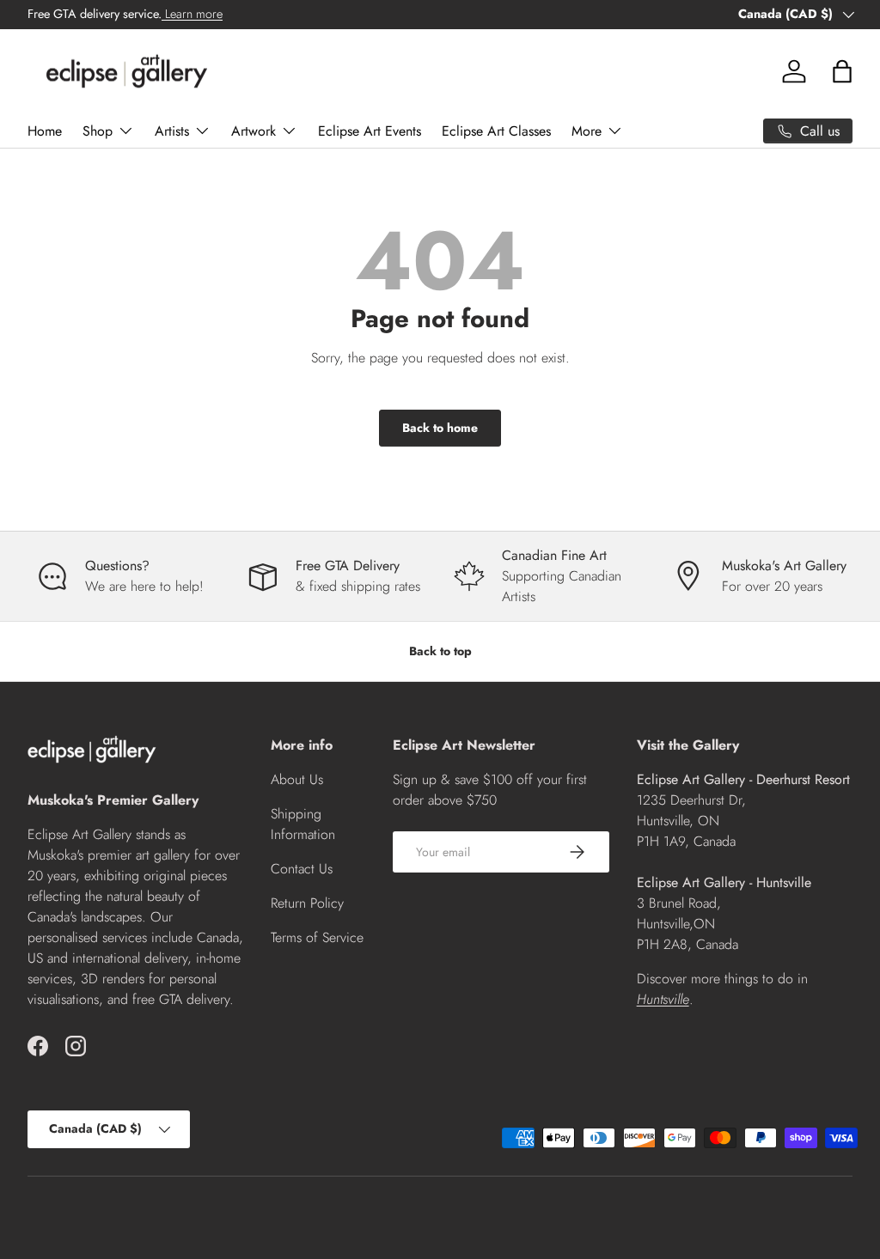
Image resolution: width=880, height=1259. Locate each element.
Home (45, 131)
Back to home (440, 427)
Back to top (440, 651)
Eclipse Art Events (369, 131)
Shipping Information (303, 824)
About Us (297, 779)
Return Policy (307, 903)
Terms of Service (317, 937)
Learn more (192, 13)
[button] (842, 71)
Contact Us (302, 869)
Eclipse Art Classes (496, 131)
